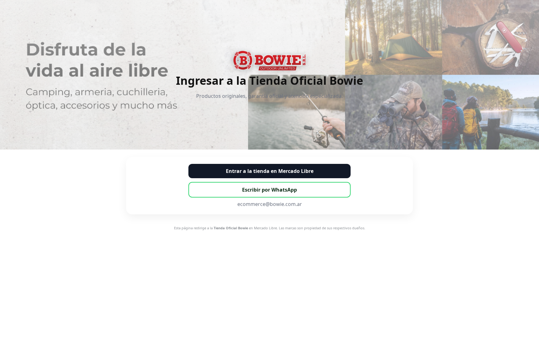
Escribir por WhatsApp (269, 189)
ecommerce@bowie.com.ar (269, 204)
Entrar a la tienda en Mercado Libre (269, 171)
